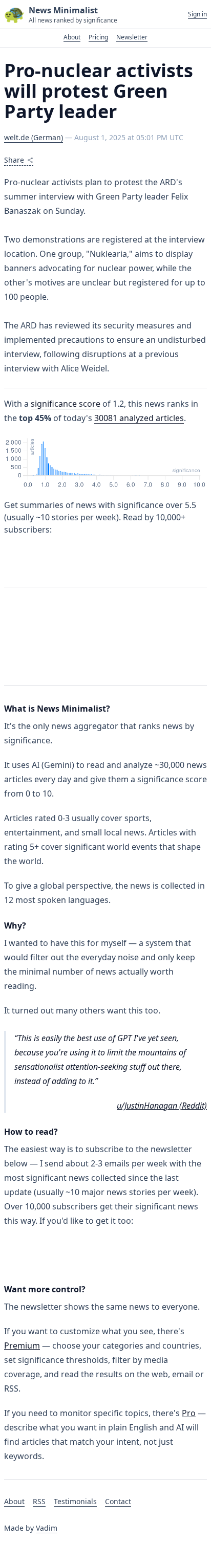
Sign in (197, 14)
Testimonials (75, 1501)
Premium (22, 1345)
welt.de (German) (33, 137)
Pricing (98, 37)
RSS (39, 1501)
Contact (118, 1501)
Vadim (46, 1528)
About (72, 37)
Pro (189, 1413)
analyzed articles (139, 418)
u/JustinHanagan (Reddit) (162, 1105)
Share (14, 160)
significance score (65, 403)
